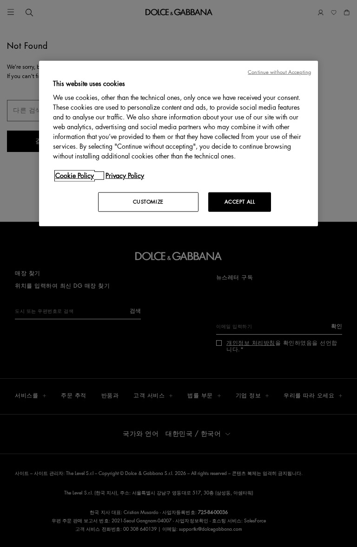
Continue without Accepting (279, 71)
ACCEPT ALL (240, 201)
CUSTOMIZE (148, 201)
